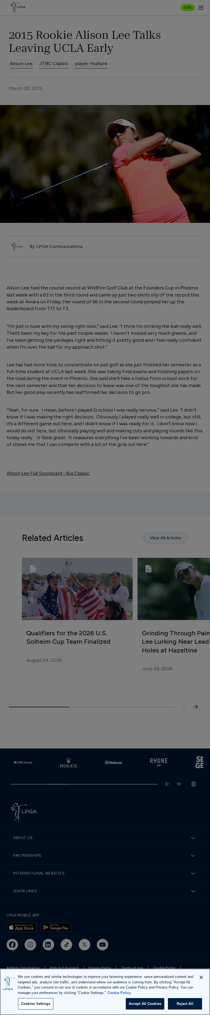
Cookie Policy (119, 993)
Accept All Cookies (145, 1004)
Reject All (185, 1004)
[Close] (201, 977)
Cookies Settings (35, 1004)
